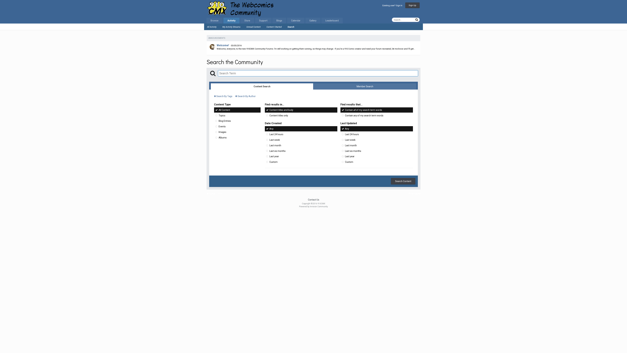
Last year (274, 156)
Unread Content (253, 27)
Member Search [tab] (365, 86)
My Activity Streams (231, 27)
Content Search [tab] (262, 86)
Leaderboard (332, 20)
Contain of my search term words (363, 110)
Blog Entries (225, 121)
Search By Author (246, 96)
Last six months (277, 151)
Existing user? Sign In (392, 5)
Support (263, 20)
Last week (274, 140)
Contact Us (313, 199)
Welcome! (223, 45)
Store (247, 20)
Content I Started (274, 27)
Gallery (312, 20)
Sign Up (412, 5)
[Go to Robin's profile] (212, 47)
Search (291, 27)
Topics (222, 115)
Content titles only (278, 115)
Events (222, 126)
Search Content (403, 181)
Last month (275, 145)
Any (271, 128)
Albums (223, 137)
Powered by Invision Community (313, 206)
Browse (214, 20)
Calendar (295, 20)
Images (222, 132)
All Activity (212, 27)
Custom (273, 162)
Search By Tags (224, 96)
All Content (224, 110)
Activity (231, 20)
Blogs (279, 20)
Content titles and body (281, 110)
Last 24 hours (276, 134)
